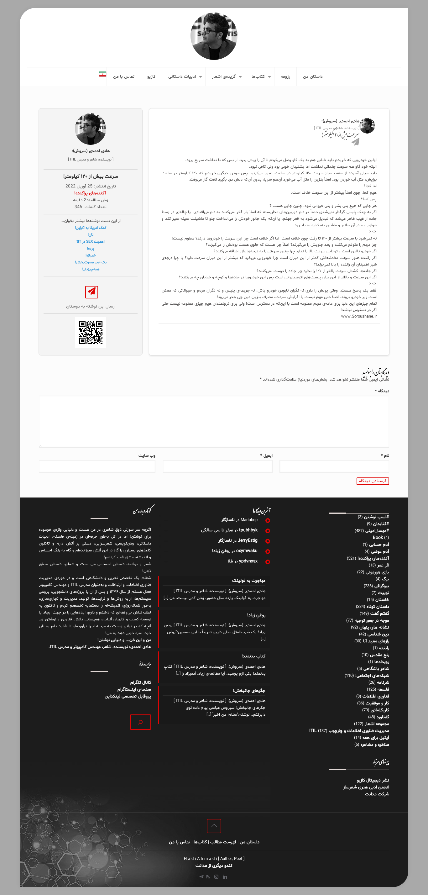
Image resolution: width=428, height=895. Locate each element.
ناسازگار (228, 520)
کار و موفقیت (377, 703)
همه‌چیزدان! (91, 269)
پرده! (90, 248)
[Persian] (103, 76)
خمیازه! (91, 255)
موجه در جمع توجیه (372, 621)
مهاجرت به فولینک (248, 581)
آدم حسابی (379, 545)
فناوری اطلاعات (376, 696)
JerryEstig (248, 541)
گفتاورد (383, 717)
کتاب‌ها (200, 842)
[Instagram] (216, 877)
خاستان (382, 600)
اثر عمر (383, 565)
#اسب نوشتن (376, 517)
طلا (230, 561)
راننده (384, 648)
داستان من (249, 842)
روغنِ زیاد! (221, 551)
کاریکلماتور (380, 710)
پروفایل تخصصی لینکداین (128, 696)
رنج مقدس (379, 655)
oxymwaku (247, 551)
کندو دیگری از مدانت (214, 866)
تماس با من (179, 842)
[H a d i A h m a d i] (214, 36)
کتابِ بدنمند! (253, 656)
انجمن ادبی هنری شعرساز (366, 787)
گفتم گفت (379, 614)
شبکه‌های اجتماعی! (372, 676)
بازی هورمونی (377, 572)
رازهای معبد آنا (376, 641)
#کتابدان (381, 524)
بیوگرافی (381, 586)
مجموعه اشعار (377, 724)
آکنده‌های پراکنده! (373, 558)
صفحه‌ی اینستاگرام (134, 689)
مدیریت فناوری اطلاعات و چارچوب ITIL (349, 731)
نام (385, 456)
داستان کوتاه (378, 607)
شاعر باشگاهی (376, 669)
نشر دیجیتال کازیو (373, 780)
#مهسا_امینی (377, 531)
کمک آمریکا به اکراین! (90, 227)
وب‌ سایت (146, 456)
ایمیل (266, 456)
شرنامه (383, 683)
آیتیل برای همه (376, 738)
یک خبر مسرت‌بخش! (91, 262)
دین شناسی (378, 634)
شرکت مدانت (377, 794)
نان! (90, 234)
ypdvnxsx (248, 561)
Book (378, 538)
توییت (383, 593)
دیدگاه (382, 391)
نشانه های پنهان (374, 627)
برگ (385, 579)
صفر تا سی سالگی (217, 530)
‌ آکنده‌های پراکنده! (90, 193)
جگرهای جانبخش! (249, 691)
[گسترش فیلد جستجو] (140, 722)
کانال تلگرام (140, 683)
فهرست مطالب (223, 842)
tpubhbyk (248, 530)
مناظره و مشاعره (375, 745)
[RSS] (208, 877)
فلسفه (383, 689)
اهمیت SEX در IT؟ (90, 241)
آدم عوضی (380, 552)
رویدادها (381, 662)
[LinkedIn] (225, 877)
